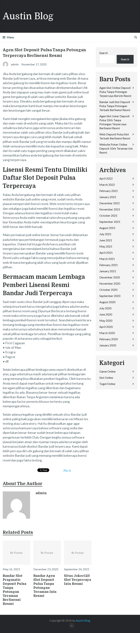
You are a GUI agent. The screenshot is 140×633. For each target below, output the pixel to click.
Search (103, 53)
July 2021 (105, 234)
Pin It (67, 471)
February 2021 (108, 265)
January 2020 (107, 345)
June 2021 (105, 240)
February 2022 (108, 190)
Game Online (107, 371)
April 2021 (106, 252)
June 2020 (105, 314)
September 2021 (109, 221)
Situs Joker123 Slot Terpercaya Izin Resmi (77, 580)
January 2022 (107, 197)
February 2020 (108, 339)
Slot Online (106, 377)
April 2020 (106, 326)
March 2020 (107, 333)
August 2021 (107, 228)
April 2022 (106, 178)
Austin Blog (28, 16)
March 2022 (107, 184)
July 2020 (105, 308)
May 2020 (105, 320)
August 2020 (107, 302)
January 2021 (107, 271)
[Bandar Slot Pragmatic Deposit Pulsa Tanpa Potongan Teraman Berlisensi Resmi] (16, 552)
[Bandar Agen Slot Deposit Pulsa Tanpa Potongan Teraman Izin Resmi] (47, 552)
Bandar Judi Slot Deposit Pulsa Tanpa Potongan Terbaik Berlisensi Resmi (114, 106)
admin (41, 493)
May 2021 (105, 246)
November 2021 (109, 209)
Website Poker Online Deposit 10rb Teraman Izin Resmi (116, 148)
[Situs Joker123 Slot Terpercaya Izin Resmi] (78, 552)
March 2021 (107, 258)
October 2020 (108, 289)
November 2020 (109, 283)
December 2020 (109, 277)
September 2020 (109, 296)
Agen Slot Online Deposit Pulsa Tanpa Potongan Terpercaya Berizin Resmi (115, 91)
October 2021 (108, 215)
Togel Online (107, 383)
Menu (10, 37)
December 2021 (109, 203)
